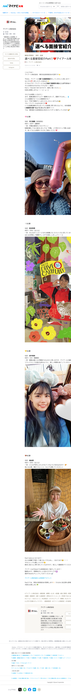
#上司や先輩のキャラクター (34, 601)
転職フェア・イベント (65, 658)
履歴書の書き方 (16, 655)
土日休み (20, 673)
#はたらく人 (36, 598)
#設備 (57, 593)
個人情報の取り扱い (24, 678)
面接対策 (46, 658)
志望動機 (48, 655)
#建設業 (42, 593)
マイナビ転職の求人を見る (11, 54)
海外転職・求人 (57, 668)
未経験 (14, 673)
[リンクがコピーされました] (39, 689)
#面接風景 (47, 601)
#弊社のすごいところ (53, 596)
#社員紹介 (45, 598)
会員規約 (14, 678)
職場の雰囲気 (29, 55)
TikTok (11, 63)
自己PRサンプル (39, 655)
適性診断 (55, 655)
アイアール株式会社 (9, 29)
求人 (18, 663)
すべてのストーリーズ (38, 13)
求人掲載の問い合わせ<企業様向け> (58, 678)
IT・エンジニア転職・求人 (19, 668)
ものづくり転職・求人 (33, 668)
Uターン (62, 655)
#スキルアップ (54, 598)
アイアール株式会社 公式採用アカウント (38, 578)
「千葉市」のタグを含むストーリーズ (58, 13)
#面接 (27, 596)
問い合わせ (44, 678)
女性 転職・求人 (46, 668)
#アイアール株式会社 (32, 593)
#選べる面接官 (40, 596)
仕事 (40, 658)
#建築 (48, 593)
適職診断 (34, 658)
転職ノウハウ (53, 658)
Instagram (11, 67)
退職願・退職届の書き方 (18, 658)
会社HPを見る (11, 58)
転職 (13, 663)
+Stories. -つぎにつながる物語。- (20, 13)
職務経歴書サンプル (28, 655)
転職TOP (5, 13)
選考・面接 (39, 55)
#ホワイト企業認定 (58, 601)
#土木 (52, 593)
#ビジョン (28, 598)
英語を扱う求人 (29, 673)
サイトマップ (35, 678)
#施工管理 (63, 593)
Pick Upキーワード (26, 663)
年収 (28, 658)
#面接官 (32, 596)
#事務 (62, 598)
